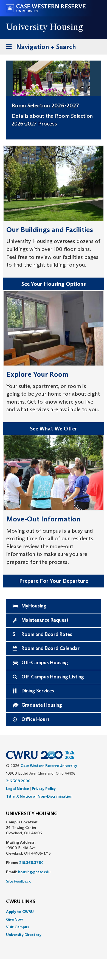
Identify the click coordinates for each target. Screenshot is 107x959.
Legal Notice (17, 788)
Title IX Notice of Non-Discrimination (39, 796)
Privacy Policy (44, 788)
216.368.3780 (31, 862)
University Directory (23, 934)
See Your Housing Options (53, 284)
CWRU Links (20, 901)
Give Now (14, 919)
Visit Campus (17, 926)
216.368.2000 (18, 780)
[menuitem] (53, 911)
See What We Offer (53, 428)
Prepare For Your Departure (53, 581)
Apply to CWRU (20, 911)
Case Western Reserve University (49, 765)
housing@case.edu (34, 871)
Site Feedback (18, 881)
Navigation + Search (39, 48)
